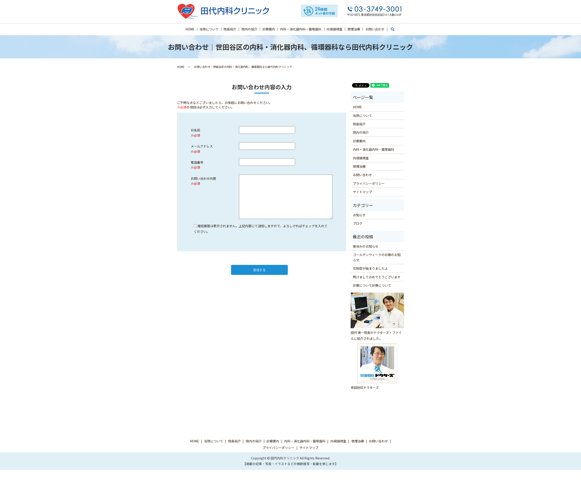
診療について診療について (372, 285)
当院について (209, 29)
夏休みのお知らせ (365, 246)
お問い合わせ (374, 29)
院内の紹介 (249, 29)
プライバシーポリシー (369, 183)
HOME (189, 29)
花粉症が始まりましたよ (370, 268)
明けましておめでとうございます (377, 277)
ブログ (357, 223)
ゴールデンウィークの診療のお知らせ (377, 257)
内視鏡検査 (334, 29)
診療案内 (268, 29)
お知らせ (359, 215)
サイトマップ (362, 192)
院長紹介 (230, 29)
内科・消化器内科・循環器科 (300, 29)
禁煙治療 (353, 29)
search (395, 31)
